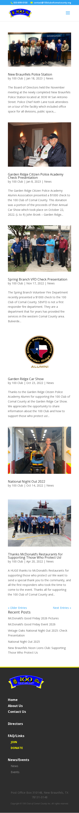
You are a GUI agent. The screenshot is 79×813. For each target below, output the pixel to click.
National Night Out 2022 (26, 481)
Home (13, 700)
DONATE (17, 748)
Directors (15, 724)
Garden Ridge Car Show (26, 379)
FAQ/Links (16, 736)
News (49, 78)
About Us (15, 706)
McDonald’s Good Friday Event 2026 (32, 624)
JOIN (14, 742)
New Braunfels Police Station (30, 74)
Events (15, 772)
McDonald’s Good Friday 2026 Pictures (33, 618)
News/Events (18, 760)
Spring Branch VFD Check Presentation (37, 279)
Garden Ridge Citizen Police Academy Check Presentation (35, 176)
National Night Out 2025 (24, 642)
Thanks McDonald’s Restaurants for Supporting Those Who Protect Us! (35, 556)
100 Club (17, 78)
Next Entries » (62, 608)
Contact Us (17, 711)
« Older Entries (17, 608)
